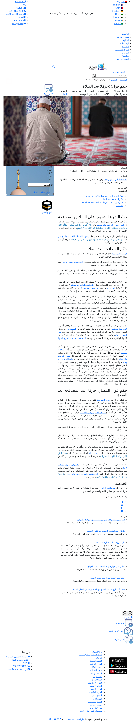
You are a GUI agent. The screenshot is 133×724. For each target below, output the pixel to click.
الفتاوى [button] (114, 79)
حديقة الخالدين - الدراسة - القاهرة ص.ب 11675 (18, 658)
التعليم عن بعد (96, 673)
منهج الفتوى (97, 651)
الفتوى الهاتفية (96, 664)
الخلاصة (119, 205)
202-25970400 (19, 666)
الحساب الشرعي (95, 701)
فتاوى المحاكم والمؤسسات (90, 654)
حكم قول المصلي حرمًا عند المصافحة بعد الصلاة (102, 202)
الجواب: (124, 176)
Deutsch (116, 11)
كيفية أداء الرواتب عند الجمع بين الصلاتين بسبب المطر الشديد (99, 589)
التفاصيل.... (122, 187)
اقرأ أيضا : (123, 516)
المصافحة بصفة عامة (73, 262)
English (117, 4)
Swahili (117, 20)
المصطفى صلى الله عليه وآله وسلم (82, 474)
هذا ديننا (99, 657)
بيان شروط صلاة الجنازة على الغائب (109, 542)
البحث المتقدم (119, 72)
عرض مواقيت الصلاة (41, 192)
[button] (49, 207)
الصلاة (64, 94)
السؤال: (124, 167)
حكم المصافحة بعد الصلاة (112, 199)
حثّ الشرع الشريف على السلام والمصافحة (104, 196)
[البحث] (53, 66)
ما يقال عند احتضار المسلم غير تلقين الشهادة (106, 530)
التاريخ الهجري (96, 695)
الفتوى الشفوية (95, 689)
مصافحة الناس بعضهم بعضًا (115, 179)
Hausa (117, 23)
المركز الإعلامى (95, 685)
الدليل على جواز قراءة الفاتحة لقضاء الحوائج (106, 566)
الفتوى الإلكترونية (95, 682)
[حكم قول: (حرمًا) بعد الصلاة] (122, 501)
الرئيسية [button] (123, 79)
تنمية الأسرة (97, 679)
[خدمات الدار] (127, 613)
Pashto (117, 17)
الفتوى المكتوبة (95, 692)
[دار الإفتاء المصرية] (98, 66)
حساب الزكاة (96, 667)
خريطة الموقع (96, 704)
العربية (122, 1)
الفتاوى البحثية (96, 660)
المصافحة (111, 288)
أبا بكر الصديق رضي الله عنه (93, 412)
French (117, 7)
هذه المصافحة (103, 399)
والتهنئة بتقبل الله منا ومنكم (82, 285)
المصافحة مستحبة (119, 328)
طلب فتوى (97, 676)
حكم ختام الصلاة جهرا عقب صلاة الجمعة (107, 577)
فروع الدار (98, 698)
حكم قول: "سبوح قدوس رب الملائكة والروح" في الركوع (101, 519)
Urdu (118, 14)
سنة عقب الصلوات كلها (89, 288)
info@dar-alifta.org (17, 669)
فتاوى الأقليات (96, 670)
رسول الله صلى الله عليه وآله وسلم (73, 236)
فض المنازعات (96, 707)
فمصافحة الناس (108, 488)
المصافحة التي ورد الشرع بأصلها (72, 338)
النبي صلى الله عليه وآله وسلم (110, 224)
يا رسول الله (94, 453)
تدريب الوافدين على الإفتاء (91, 711)
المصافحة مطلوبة (119, 253)
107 (25, 663)
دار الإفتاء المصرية (76, 719)
